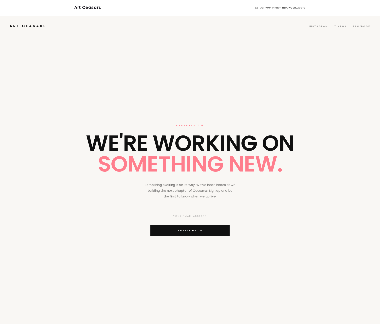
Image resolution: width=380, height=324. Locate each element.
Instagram (318, 26)
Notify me (187, 230)
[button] (280, 7)
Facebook (361, 26)
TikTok (340, 26)
